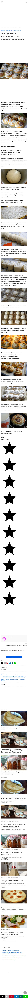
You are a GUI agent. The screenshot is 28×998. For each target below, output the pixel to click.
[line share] (15, 663)
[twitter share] (2, 663)
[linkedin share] (10, 663)
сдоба (7, 679)
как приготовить (16, 677)
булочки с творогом (21, 674)
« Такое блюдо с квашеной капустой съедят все (12, 650)
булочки (3, 674)
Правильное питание (15, 795)
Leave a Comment (14, 656)
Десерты (3, 30)
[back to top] (25, 992)
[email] (7, 996)
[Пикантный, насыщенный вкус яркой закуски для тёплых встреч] (14, 921)
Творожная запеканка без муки (10, 908)
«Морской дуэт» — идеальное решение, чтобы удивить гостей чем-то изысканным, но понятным (13, 750)
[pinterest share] (7, 663)
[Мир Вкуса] (14, 2)
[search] (26, 2)
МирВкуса (8, 30)
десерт (9, 677)
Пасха (12, 849)
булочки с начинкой (11, 674)
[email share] (5, 663)
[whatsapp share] (12, 663)
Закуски (3, 929)
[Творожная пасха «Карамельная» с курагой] (14, 869)
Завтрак (3, 795)
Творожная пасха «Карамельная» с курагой (11, 957)
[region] (14, 15)
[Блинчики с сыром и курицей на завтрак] (14, 718)
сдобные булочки (14, 679)
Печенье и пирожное (16, 30)
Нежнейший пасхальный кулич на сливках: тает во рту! (14, 955)
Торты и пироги (17, 849)
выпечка (5, 677)
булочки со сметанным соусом (10, 676)
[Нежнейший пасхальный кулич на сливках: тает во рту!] (14, 763)
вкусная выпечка (22, 676)
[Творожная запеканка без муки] (14, 896)
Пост (7, 821)
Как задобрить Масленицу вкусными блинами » (15, 645)
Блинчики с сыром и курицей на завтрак (13, 798)
